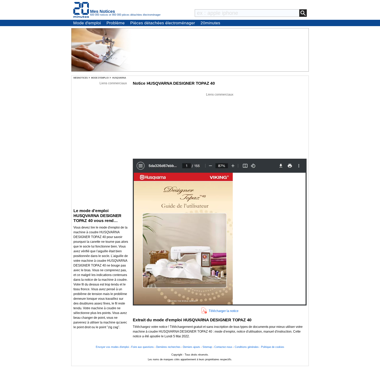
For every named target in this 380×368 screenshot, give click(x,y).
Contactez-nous (223, 346)
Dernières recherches (168, 346)
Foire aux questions (142, 346)
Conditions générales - (248, 346)
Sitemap (207, 346)
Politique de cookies (272, 346)
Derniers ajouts (191, 346)
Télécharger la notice (223, 311)
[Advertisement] (219, 124)
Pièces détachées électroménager (162, 23)
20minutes (210, 23)
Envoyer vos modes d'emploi (112, 346)
